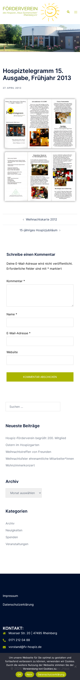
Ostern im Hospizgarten (22, 445)
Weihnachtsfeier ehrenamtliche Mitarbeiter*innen (40, 458)
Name (12, 314)
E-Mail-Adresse (19, 333)
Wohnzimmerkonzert (20, 465)
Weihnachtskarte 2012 (41, 219)
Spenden (12, 537)
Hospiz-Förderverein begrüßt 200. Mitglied (36, 438)
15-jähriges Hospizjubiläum (38, 230)
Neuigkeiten (14, 530)
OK (19, 674)
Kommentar (16, 281)
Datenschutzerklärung (18, 604)
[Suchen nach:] (33, 406)
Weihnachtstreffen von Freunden (28, 452)
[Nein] (75, 666)
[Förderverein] (31, 12)
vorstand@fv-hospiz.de (25, 647)
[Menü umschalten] (75, 12)
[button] (68, 12)
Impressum (10, 596)
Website (12, 352)
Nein (29, 674)
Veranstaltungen (17, 544)
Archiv (10, 523)
